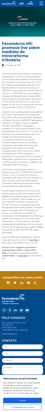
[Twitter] (11, 264)
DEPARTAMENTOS (9, 334)
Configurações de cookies (22, 407)
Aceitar (22, 400)
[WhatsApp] (31, 264)
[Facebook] (4, 264)
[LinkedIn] (17, 264)
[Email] (24, 264)
